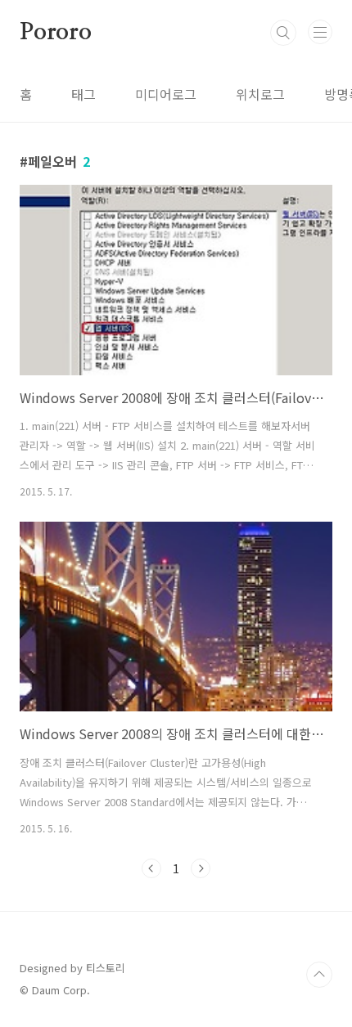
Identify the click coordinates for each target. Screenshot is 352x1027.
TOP (319, 975)
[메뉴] (320, 32)
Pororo (56, 32)
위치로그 (260, 94)
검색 (283, 32)
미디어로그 (165, 94)
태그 (83, 94)
